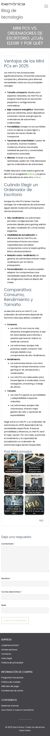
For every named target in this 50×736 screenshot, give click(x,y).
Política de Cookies (10, 681)
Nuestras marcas (10, 705)
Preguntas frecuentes (12, 677)
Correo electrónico (11, 591)
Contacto (6, 653)
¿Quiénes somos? (10, 645)
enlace (31, 174)
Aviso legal (6, 658)
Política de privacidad (12, 662)
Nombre (6, 578)
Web (3, 605)
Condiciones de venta (12, 690)
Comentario (8, 543)
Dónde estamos (9, 649)
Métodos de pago (10, 686)
